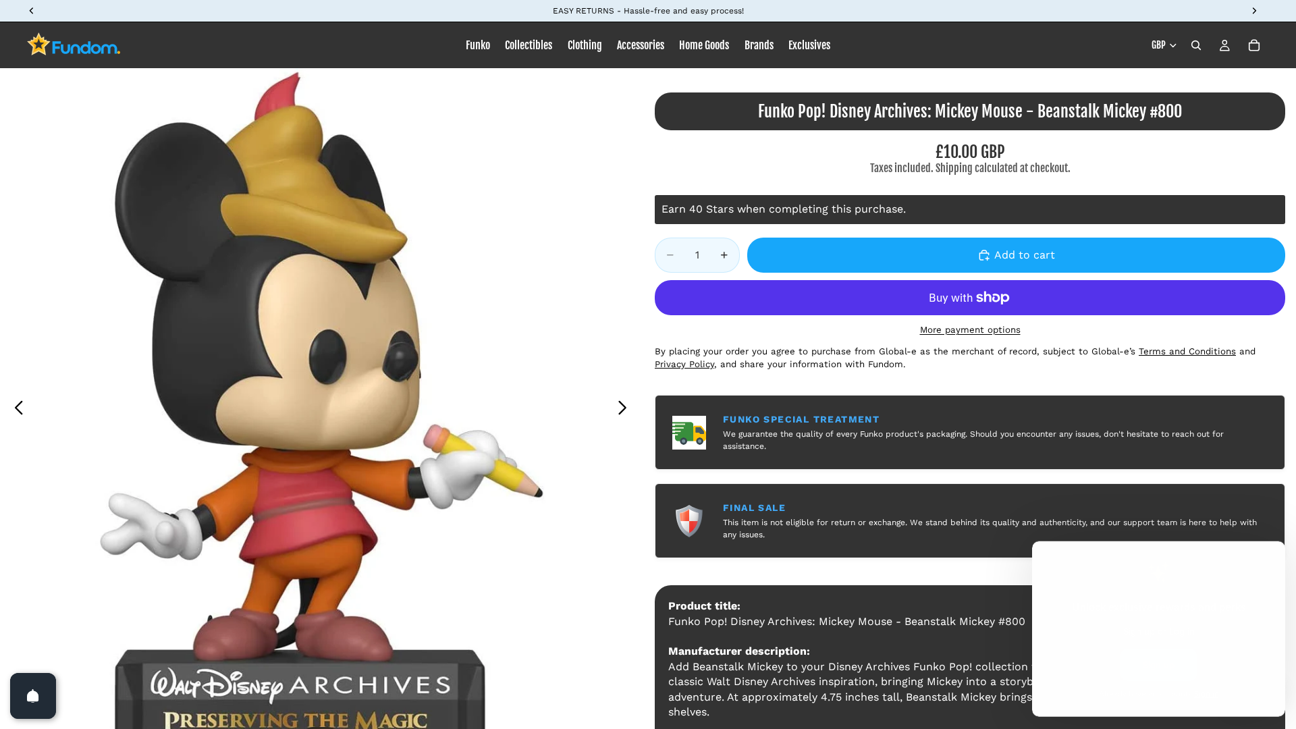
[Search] (1196, 45)
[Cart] (1254, 45)
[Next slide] (626, 410)
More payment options (970, 330)
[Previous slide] (15, 410)
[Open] (33, 696)
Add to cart (1024, 254)
